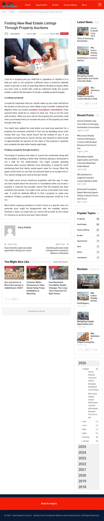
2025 (82, 447)
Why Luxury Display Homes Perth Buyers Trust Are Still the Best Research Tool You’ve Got (87, 142)
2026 (82, 363)
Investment (82, 258)
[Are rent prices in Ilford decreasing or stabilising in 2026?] (14, 273)
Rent (79, 246)
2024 (82, 453)
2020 (82, 475)
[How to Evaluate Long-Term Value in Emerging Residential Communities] (83, 31)
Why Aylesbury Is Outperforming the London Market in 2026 (87, 177)
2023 (82, 458)
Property (64, 33)
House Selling (70, 5)
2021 (82, 470)
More (84, 5)
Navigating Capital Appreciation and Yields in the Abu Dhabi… (87, 78)
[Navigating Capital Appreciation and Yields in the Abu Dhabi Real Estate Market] (83, 70)
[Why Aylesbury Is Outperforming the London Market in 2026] (83, 91)
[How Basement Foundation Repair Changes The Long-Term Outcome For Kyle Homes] (59, 273)
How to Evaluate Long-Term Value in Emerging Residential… (88, 280)
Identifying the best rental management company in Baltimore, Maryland (57, 250)
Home (28, 5)
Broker (55, 5)
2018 (82, 487)
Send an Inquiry (49, 503)
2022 (82, 464)
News (79, 252)
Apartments (41, 5)
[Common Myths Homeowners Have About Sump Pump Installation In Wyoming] (36, 273)
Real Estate (82, 224)
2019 (82, 481)
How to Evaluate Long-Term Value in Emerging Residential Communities (88, 124)
